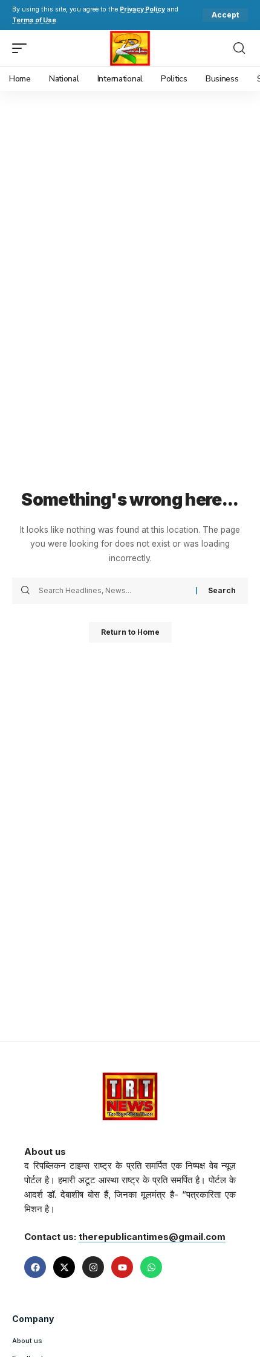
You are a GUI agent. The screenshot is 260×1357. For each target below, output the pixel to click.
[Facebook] (35, 1267)
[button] (225, 15)
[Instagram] (93, 1267)
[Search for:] (113, 590)
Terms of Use (34, 20)
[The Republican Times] (130, 48)
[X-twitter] (64, 1267)
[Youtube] (122, 1267)
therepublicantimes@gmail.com (152, 1236)
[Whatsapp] (151, 1267)
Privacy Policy (142, 9)
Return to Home (130, 632)
